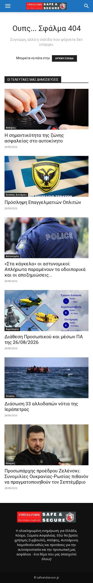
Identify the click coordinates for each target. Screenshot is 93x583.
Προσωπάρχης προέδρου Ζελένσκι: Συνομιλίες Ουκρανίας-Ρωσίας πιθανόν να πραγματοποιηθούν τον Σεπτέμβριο (46, 476)
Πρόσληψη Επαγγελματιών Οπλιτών (43, 202)
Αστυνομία (12, 256)
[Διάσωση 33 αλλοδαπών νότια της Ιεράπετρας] (46, 377)
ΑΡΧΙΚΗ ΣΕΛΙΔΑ (64, 58)
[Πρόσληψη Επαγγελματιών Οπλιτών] (46, 176)
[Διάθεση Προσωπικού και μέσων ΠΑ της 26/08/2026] (46, 310)
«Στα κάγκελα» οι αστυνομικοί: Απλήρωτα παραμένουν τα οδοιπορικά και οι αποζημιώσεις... (45, 269)
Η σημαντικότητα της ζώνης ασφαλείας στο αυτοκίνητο (34, 138)
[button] (7, 6)
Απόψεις (11, 127)
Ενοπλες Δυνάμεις (16, 194)
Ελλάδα (10, 396)
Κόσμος (10, 463)
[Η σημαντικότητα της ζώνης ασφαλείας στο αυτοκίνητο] (46, 109)
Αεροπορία (12, 329)
